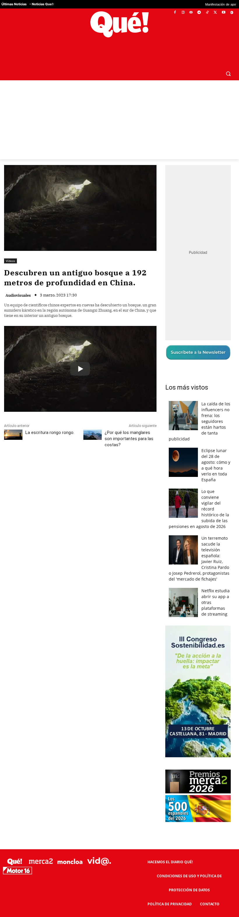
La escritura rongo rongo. (49, 418)
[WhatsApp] (92, 457)
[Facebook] (175, 12)
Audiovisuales (18, 281)
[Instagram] (183, 12)
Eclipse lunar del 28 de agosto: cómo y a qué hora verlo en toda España (215, 451)
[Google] (231, 12)
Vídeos (10, 247)
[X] (215, 12)
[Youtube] (223, 12)
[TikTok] (207, 12)
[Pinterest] (78, 457)
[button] (228, 59)
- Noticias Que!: (41, 4)
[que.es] (119, 24)
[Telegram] (199, 12)
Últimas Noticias (14, 4)
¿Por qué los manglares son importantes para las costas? (129, 424)
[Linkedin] (118, 457)
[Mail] (191, 12)
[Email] (132, 457)
